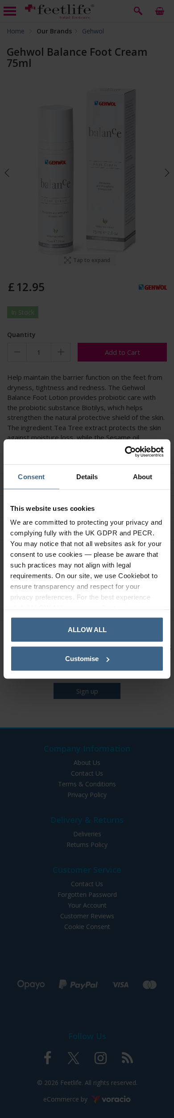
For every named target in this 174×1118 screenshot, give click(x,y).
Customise (82, 658)
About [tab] (143, 476)
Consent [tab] (31, 476)
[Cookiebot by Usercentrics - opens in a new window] (125, 452)
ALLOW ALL (87, 629)
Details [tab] (87, 476)
